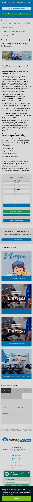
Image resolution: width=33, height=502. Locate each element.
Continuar (16, 498)
